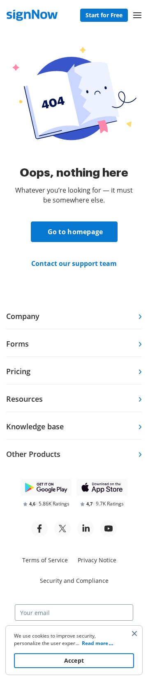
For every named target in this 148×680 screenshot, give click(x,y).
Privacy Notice (97, 560)
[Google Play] (46, 487)
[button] (137, 15)
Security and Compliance (74, 581)
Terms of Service (45, 560)
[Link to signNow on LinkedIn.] (85, 528)
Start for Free (104, 15)
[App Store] (101, 487)
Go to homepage (75, 231)
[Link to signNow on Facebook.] (39, 528)
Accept (74, 660)
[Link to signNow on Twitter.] (62, 528)
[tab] (74, 315)
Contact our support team (74, 263)
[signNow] (32, 15)
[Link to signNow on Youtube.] (108, 528)
